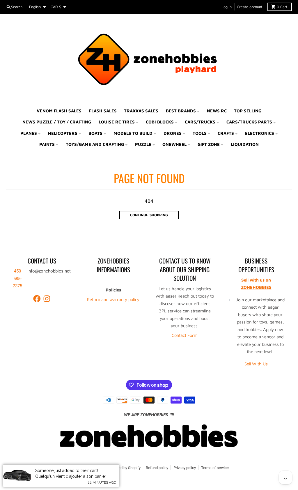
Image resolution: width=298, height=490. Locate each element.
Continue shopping (149, 215)
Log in (226, 7)
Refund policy (157, 468)
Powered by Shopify (124, 468)
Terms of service (215, 468)
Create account (249, 7)
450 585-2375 (17, 278)
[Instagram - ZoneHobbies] (47, 299)
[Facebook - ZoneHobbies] (37, 299)
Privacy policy (184, 468)
